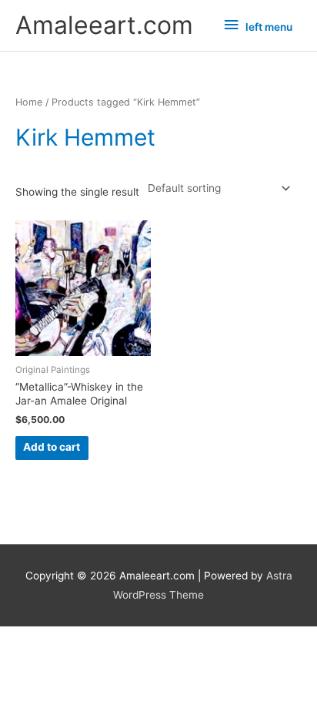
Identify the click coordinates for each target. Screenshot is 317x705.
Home (28, 102)
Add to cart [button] (51, 447)
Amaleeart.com (104, 25)
